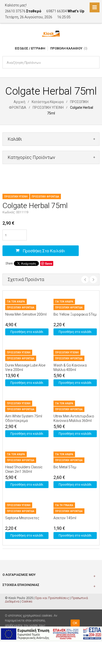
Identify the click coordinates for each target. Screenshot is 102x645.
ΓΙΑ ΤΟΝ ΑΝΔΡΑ (16, 301)
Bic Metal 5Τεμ (64, 467)
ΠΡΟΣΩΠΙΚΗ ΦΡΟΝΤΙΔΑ (45, 196)
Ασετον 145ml (64, 518)
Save (48, 263)
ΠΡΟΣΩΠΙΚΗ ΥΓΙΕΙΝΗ (48, 107)
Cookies (27, 601)
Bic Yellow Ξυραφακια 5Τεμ (75, 314)
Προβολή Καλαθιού (66, 48)
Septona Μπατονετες (22, 518)
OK (75, 623)
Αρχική (19, 102)
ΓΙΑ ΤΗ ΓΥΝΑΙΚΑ (64, 505)
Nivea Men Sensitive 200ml (26, 314)
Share (9, 263)
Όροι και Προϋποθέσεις (52, 598)
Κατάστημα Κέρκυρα (48, 102)
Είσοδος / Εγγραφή (30, 48)
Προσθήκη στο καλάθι (44, 251)
